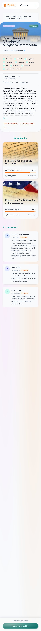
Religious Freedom (10, 123)
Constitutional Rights (27, 123)
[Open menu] (35, 5)
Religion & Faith (8, 26)
